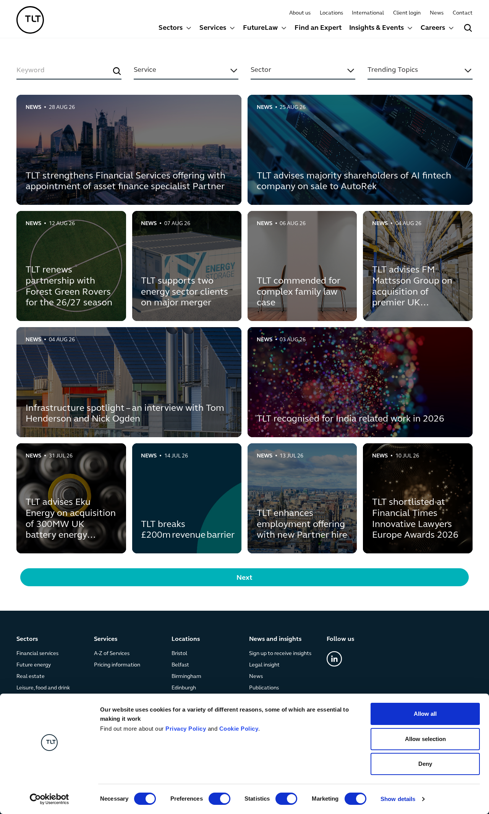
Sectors (171, 28)
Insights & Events (376, 28)
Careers (433, 28)
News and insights (275, 639)
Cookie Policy (239, 728)
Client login (407, 13)
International (368, 13)
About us (300, 13)
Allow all (425, 713)
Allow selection (425, 739)
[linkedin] (334, 659)
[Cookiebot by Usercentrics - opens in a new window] (49, 799)
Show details (398, 799)
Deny (425, 763)
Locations (331, 13)
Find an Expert (318, 28)
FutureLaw (260, 28)
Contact (463, 13)
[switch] (219, 799)
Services (212, 28)
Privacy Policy (185, 728)
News (437, 13)
